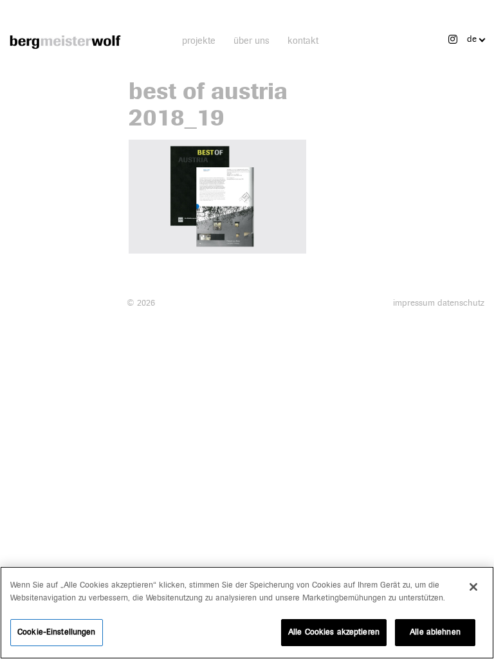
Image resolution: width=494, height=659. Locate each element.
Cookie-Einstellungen (56, 632)
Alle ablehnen (435, 632)
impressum (414, 302)
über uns (251, 40)
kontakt (303, 40)
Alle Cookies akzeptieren (334, 632)
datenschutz (460, 302)
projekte (198, 40)
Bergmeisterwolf (65, 42)
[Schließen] (473, 587)
